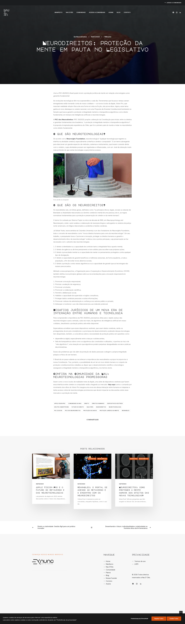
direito (86, 403)
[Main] (92, 527)
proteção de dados (90, 410)
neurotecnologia (115, 407)
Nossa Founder (111, 578)
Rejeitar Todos (158, 618)
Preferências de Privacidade (139, 618)
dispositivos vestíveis (115, 403)
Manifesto (58, 12)
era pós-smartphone (61, 407)
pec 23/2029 (58, 410)
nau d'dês (90, 407)
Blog (118, 12)
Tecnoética (92, 458)
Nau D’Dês (69, 12)
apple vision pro (59, 403)
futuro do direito (78, 407)
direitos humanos (98, 403)
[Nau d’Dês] (6, 12)
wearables (125, 410)
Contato (127, 12)
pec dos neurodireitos (73, 410)
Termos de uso (140, 561)
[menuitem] (173, 2)
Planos (108, 573)
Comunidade (81, 12)
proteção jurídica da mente (109, 410)
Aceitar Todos (174, 618)
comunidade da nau (74, 403)
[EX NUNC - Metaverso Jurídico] (43, 561)
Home (108, 561)
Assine (111, 12)
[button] (173, 12)
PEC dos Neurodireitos (64, 119)
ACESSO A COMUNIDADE (174, 2)
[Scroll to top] (181, 612)
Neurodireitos (81, 37)
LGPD (136, 564)
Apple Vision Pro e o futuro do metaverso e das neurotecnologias (50, 490)
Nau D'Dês (109, 567)
